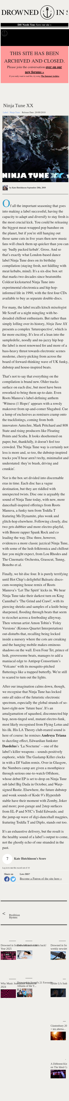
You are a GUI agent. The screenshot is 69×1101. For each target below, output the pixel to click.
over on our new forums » (43, 69)
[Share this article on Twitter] (13, 879)
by (18, 187)
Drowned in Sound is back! (31, 945)
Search (62, 42)
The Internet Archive (50, 76)
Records (15, 33)
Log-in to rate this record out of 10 (16, 867)
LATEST (5, 932)
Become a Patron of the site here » (41, 878)
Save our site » (34, 24)
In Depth (28, 33)
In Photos (42, 33)
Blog (53, 33)
